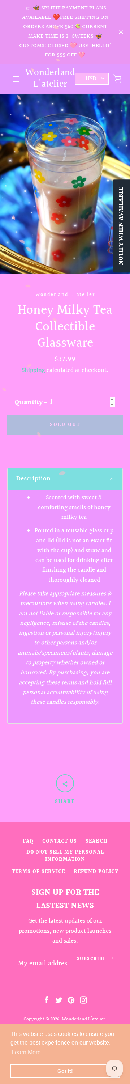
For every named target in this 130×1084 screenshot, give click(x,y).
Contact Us (59, 841)
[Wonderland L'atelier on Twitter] (58, 999)
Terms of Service (38, 872)
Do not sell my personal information (65, 856)
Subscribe (91, 959)
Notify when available (121, 226)
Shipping (33, 370)
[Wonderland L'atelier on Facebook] (46, 999)
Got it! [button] (65, 1071)
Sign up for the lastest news (65, 899)
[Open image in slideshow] (65, 184)
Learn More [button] (26, 1052)
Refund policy (96, 872)
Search (97, 841)
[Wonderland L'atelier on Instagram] (83, 999)
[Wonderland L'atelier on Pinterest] (71, 999)
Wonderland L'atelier (50, 78)
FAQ (28, 841)
